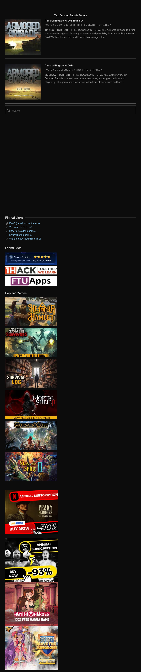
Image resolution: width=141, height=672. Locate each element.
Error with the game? (20, 234)
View (31, 311)
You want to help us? (20, 227)
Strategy (105, 25)
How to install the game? (22, 230)
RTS (79, 25)
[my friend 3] (31, 270)
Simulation (90, 25)
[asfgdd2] (31, 603)
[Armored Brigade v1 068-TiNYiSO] (23, 36)
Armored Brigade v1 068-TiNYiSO (64, 20)
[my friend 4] (31, 280)
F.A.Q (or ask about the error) (25, 223)
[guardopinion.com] (31, 258)
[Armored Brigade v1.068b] (23, 81)
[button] (134, 6)
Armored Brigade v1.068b (59, 65)
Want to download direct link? (25, 238)
